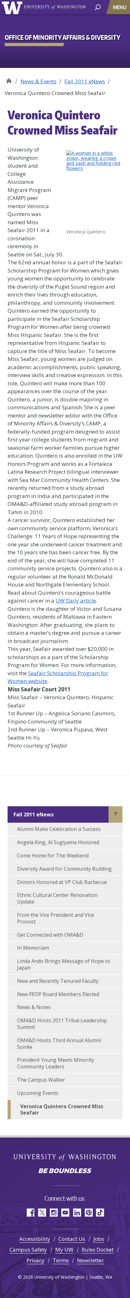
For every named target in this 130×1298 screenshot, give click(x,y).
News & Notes (34, 1007)
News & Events (38, 81)
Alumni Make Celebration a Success (59, 829)
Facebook (30, 1212)
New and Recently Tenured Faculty (57, 980)
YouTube (65, 1212)
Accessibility (34, 1238)
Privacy (35, 1260)
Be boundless (65, 1171)
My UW (64, 1249)
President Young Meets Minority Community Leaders (55, 1063)
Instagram (53, 1212)
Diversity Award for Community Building (64, 868)
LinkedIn (77, 1212)
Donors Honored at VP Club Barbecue (62, 882)
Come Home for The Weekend (53, 855)
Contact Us (71, 1238)
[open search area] (98, 7)
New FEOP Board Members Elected (58, 994)
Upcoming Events (37, 1093)
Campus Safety (28, 1249)
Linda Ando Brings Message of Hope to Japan (63, 964)
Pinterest (88, 1212)
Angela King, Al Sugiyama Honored (58, 842)
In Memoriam (33, 947)
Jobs (98, 1238)
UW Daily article (76, 600)
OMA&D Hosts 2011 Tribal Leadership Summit (62, 1024)
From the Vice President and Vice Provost (55, 918)
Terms (61, 1260)
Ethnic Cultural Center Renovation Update (57, 898)
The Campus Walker (41, 1079)
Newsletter (90, 1260)
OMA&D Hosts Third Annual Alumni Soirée (59, 1043)
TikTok (100, 1212)
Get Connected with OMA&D (50, 934)
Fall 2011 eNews (84, 81)
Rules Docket (98, 1249)
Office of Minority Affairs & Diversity (9, 79)
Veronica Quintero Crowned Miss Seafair (61, 1109)
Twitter (42, 1212)
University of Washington (13, 7)
